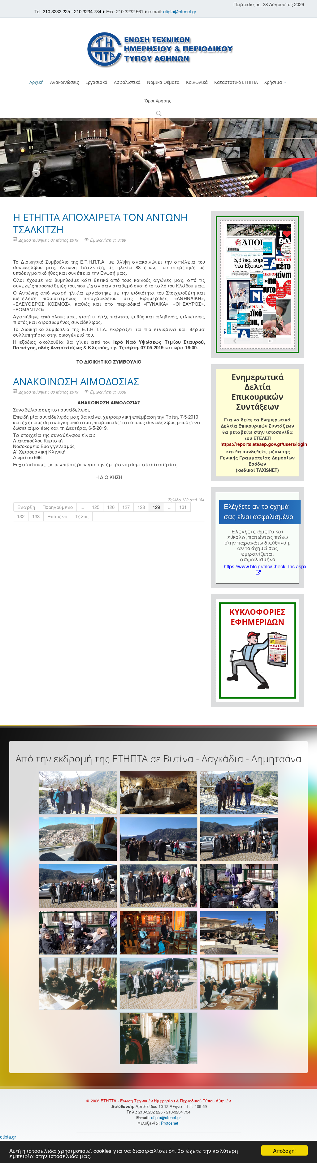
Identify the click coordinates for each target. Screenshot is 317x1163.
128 (141, 507)
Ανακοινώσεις (64, 82)
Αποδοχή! (284, 1150)
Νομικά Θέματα (163, 82)
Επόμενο (57, 516)
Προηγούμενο (58, 507)
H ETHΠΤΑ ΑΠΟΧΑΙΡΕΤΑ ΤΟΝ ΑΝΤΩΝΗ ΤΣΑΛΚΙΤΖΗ (100, 223)
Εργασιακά (96, 82)
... (82, 507)
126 (111, 507)
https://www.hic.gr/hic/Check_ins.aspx (265, 566)
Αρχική (36, 82)
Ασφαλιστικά (127, 82)
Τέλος (82, 516)
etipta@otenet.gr (179, 11)
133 (36, 516)
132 (20, 516)
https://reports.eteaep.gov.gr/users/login (263, 444)
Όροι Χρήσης (158, 101)
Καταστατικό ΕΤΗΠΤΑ (236, 82)
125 (95, 507)
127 (126, 507)
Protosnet (170, 1123)
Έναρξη (26, 507)
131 (183, 507)
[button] (159, 114)
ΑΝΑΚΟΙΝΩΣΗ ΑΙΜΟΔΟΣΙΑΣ (76, 381)
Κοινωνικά (197, 82)
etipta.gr (8, 1136)
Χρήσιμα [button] (273, 82)
